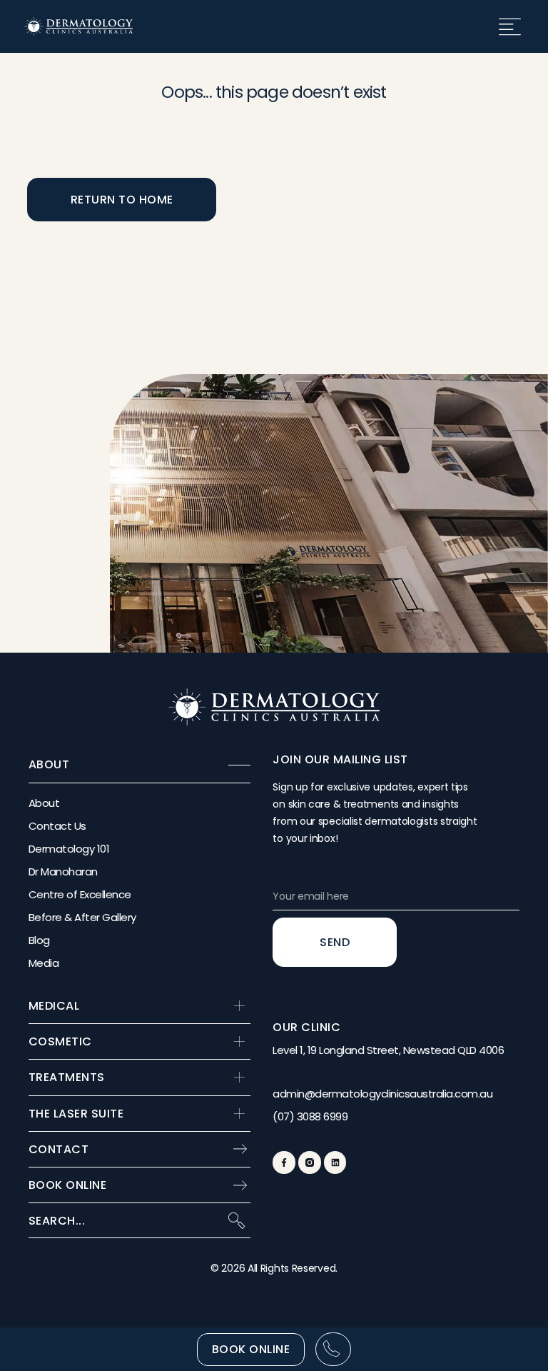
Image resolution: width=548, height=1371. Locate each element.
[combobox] (122, 1220)
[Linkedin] (335, 1162)
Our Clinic (306, 1027)
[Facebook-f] (284, 1162)
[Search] (235, 1220)
